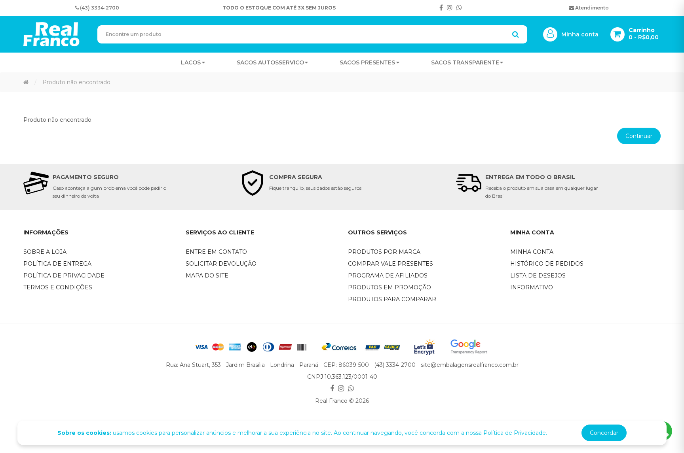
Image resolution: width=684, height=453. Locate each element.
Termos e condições (57, 287)
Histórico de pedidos (546, 263)
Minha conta (531, 251)
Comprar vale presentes (390, 263)
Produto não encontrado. (77, 82)
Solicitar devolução (221, 263)
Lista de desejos (538, 275)
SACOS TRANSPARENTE (465, 62)
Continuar (638, 136)
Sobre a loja (44, 251)
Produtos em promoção (389, 287)
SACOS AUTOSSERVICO (270, 62)
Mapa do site (207, 275)
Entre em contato (216, 251)
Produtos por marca (384, 251)
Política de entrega (57, 263)
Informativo (531, 287)
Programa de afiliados (388, 275)
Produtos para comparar (392, 299)
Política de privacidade (63, 275)
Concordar (604, 432)
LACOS (191, 62)
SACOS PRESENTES (367, 62)
